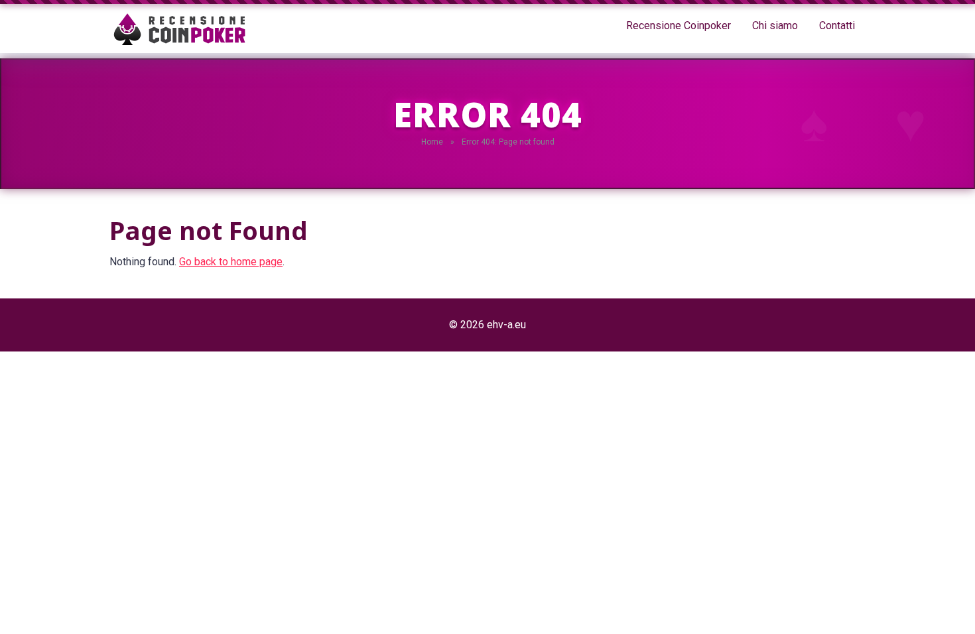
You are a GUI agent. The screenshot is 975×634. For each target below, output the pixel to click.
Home (432, 142)
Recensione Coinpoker (678, 25)
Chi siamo (775, 25)
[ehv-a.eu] (178, 28)
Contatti (837, 25)
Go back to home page (231, 261)
